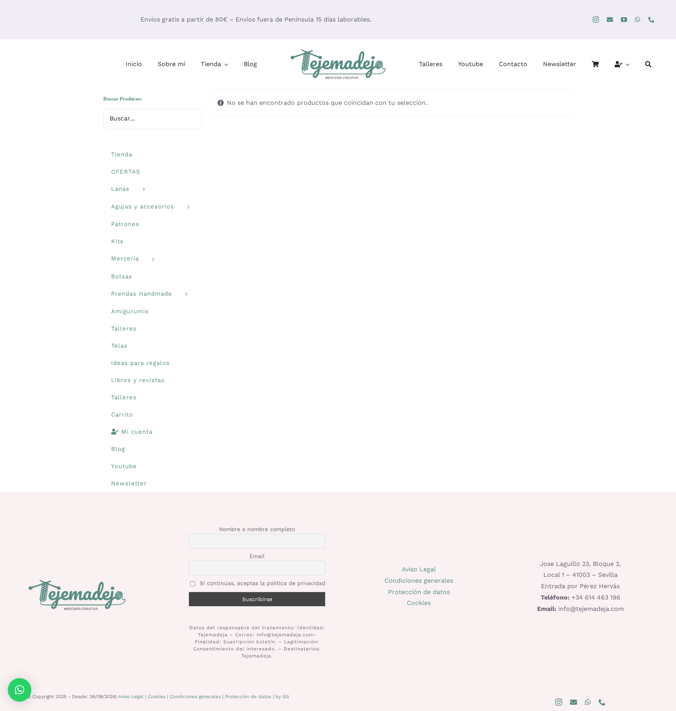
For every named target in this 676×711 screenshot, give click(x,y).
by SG (282, 696)
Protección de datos (419, 592)
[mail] (610, 19)
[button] (19, 690)
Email (257, 556)
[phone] (651, 19)
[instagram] (596, 19)
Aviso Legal (419, 569)
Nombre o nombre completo (257, 529)
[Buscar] (648, 64)
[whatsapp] (637, 19)
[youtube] (624, 19)
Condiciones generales (419, 580)
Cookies (419, 603)
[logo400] (338, 50)
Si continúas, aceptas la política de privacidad (261, 583)
